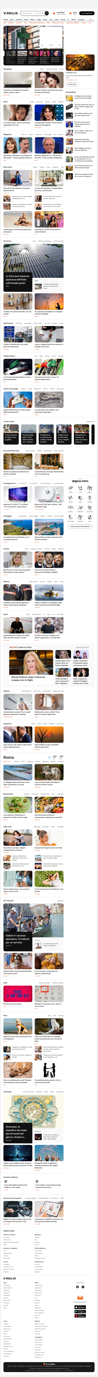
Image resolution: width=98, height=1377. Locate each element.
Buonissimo (8, 794)
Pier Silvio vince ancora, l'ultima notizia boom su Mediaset (82, 124)
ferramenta (6, 1237)
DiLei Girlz (7, 167)
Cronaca (42, 581)
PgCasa (6, 691)
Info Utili (46, 323)
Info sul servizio (25, 16)
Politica (49, 581)
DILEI (61, 1366)
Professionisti (39, 1262)
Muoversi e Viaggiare (10, 1248)
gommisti (5, 1255)
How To (45, 389)
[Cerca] (47, 13)
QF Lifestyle (8, 901)
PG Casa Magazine (8, 1351)
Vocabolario (38, 1350)
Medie (54, 549)
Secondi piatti (45, 794)
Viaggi (39, 19)
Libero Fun (37, 1334)
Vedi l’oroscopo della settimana (80, 526)
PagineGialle (6, 1344)
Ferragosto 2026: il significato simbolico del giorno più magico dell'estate (46, 1165)
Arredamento (48, 450)
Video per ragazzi (58, 983)
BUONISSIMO (81, 1366)
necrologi (6, 1272)
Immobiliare (27, 323)
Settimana (39, 1091)
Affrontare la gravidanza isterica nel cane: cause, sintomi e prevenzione (53, 1049)
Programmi (38, 134)
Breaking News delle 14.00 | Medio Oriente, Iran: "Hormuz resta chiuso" (28, 439)
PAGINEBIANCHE (47, 1366)
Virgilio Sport (38, 1288)
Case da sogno (30, 450)
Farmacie (30, 761)
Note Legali (38, 1368)
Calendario (6, 1303)
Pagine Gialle (8, 1231)
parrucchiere (38, 1251)
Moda (54, 102)
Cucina (5, 819)
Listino (54, 356)
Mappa (53, 761)
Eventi (23, 761)
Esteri (56, 581)
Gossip (63, 19)
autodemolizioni (7, 1253)
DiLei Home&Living (11, 451)
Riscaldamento (26, 691)
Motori (45, 19)
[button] (59, 45)
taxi (4, 1251)
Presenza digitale (30, 1198)
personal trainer (39, 1269)
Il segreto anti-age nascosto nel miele (48, 848)
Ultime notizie (33, 581)
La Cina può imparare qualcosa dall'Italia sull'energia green (17, 279)
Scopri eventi (38, 1342)
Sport (11, 19)
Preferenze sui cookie (59, 1368)
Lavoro (61, 323)
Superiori (61, 549)
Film (54, 134)
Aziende (37, 761)
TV (68, 19)
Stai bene (6, 852)
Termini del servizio (35, 16)
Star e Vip (39, 102)
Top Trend (6, 1224)
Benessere (37, 826)
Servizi (5, 1262)
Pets (5, 1016)
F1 (42, 41)
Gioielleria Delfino (71, 80)
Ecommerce (54, 1198)
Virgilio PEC (6, 1290)
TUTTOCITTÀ (56, 1366)
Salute (53, 826)
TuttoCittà (6, 1356)
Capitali (49, 516)
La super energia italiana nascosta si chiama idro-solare (51, 286)
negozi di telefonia (8, 1269)
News (31, 134)
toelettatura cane (8, 1267)
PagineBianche (7, 1354)
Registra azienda (7, 1346)
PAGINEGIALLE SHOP (31, 1366)
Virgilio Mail (6, 1285)
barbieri (37, 1255)
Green (7, 286)
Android (23, 389)
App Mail (5, 1305)
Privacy (44, 1368)
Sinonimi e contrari (36, 549)
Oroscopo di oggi (28, 1091)
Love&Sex (55, 167)
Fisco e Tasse (38, 323)
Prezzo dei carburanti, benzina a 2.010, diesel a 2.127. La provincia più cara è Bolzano (84, 159)
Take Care (7, 827)
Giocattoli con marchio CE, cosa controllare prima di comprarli (81, 439)
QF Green (7, 241)
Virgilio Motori (9, 356)
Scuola (6, 549)
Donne (26, 19)
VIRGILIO (14, 1366)
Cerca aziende (38, 1340)
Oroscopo (81, 19)
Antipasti (26, 794)
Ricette (73, 19)
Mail (4, 23)
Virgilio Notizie (38, 1285)
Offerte (42, 69)
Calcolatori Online (39, 1355)
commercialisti (39, 1267)
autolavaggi (6, 1258)
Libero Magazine (39, 1313)
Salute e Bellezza (40, 1248)
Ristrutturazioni (59, 450)
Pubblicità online (43, 1198)
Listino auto (6, 1336)
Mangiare (38, 1234)
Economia (19, 19)
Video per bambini (44, 983)
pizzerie (37, 1244)
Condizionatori (7, 716)
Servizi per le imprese (12, 1198)
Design (39, 450)
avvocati (37, 1264)
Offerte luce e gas (58, 23)
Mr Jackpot (38, 1331)
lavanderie (6, 1264)
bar (35, 1239)
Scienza (37, 414)
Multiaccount (7, 1300)
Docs (48, 23)
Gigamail (5, 1298)
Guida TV (24, 134)
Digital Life (37, 389)
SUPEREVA (88, 1366)
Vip (4, 127)
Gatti (54, 1015)
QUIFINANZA (73, 1366)
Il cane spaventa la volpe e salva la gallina (11, 437)
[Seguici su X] (83, 1287)
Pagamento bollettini (72, 23)
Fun (90, 23)
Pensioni (54, 323)
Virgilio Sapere (7, 1326)
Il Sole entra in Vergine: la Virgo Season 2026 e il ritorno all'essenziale (51, 1137)
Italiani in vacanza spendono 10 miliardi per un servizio (17, 939)
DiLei (5, 102)
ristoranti (37, 1242)
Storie (62, 581)
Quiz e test (60, 723)
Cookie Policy (49, 1368)
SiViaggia (7, 516)
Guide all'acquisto (51, 69)
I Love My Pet (33, 483)
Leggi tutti (60, 900)
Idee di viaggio (33, 516)
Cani (49, 1015)
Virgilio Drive (6, 1293)
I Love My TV (22, 483)
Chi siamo (31, 1368)
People (32, 102)
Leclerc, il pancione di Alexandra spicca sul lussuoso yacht (80, 663)
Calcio (28, 614)
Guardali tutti (91, 421)
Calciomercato (36, 614)
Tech (50, 19)
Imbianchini (37, 691)
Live (54, 614)
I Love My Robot (58, 483)
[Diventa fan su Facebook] (77, 1287)
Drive (25, 23)
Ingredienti (60, 794)
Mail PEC (19, 23)
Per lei (62, 69)
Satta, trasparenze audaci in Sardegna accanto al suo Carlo (80, 681)
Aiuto (4, 1308)
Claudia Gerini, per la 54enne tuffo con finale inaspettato (63, 663)
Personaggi (47, 134)
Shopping (6, 1324)
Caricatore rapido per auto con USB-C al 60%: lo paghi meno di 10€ (84, 106)
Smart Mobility (7, 1339)
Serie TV (61, 134)
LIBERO (9, 1366)
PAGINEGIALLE (22, 1366)
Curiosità (61, 356)
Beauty (35, 167)
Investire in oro (71, 73)
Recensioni (60, 389)
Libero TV (37, 1315)
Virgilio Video (38, 1293)
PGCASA (40, 1366)
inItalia (36, 1305)
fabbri (5, 1244)
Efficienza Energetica (45, 241)
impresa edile (7, 1239)
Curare (5, 894)
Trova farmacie (39, 1345)
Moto (41, 356)
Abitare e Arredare (9, 1234)
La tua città (38, 1347)
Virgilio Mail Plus (7, 1288)
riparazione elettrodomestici (11, 1242)
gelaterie (37, 1237)
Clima (34, 241)
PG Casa (5, 1349)
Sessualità (60, 826)
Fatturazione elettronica (37, 23)
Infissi (36, 716)
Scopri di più (72, 84)
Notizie (5, 19)
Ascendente (60, 1091)
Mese (46, 1091)
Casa (4, 476)
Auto (35, 356)
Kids (5, 983)
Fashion (42, 167)
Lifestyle (47, 102)
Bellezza (37, 95)
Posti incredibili (59, 516)
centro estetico (39, 1253)
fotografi (37, 1272)
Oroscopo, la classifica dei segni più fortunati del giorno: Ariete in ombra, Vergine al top (18, 1132)
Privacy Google (44, 16)
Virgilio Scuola (7, 1329)
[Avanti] (93, 434)
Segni (52, 1091)
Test (62, 167)
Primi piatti (35, 794)
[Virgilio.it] (10, 13)
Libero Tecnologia (10, 389)
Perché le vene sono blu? (12, 1004)
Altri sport (61, 614)
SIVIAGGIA (66, 1366)
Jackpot (83, 23)
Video (56, 19)
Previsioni (61, 761)
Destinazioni (23, 516)
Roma (8, 757)
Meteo (32, 19)
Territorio (6, 787)
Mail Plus (11, 23)
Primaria (47, 549)
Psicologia (45, 826)
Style (48, 167)
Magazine (7, 134)
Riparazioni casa (58, 691)
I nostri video (8, 421)
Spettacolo (38, 127)
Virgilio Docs (6, 1295)
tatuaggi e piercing (40, 1258)
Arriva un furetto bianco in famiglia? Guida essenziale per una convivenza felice (48, 1039)
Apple (30, 389)
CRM (62, 1198)
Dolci (53, 794)
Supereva (7, 724)
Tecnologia (6, 95)
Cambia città (7, 761)
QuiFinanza (8, 323)
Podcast (61, 1015)
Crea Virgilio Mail (87, 13)
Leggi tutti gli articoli (82, 647)
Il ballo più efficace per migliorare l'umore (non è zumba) (19, 858)
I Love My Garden (45, 483)
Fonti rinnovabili (59, 241)
